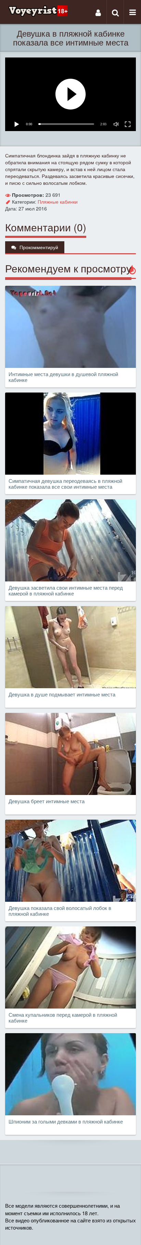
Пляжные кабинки (58, 201)
